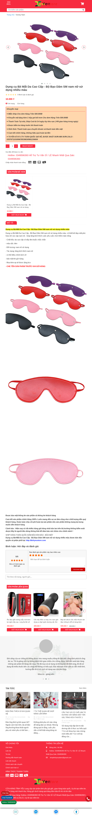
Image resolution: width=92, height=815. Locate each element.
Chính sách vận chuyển (14, 764)
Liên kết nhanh (11, 761)
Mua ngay (27, 146)
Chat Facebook (7, 798)
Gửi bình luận (78, 569)
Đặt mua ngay (18, 215)
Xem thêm (82, 688)
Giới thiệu (9, 747)
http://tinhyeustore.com (36, 540)
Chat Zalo (5, 793)
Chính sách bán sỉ (12, 768)
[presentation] (8, 47)
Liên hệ (8, 751)
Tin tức (8, 754)
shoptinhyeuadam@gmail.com (60, 757)
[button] (42, 83)
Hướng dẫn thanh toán (14, 757)
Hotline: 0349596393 (8, 802)
